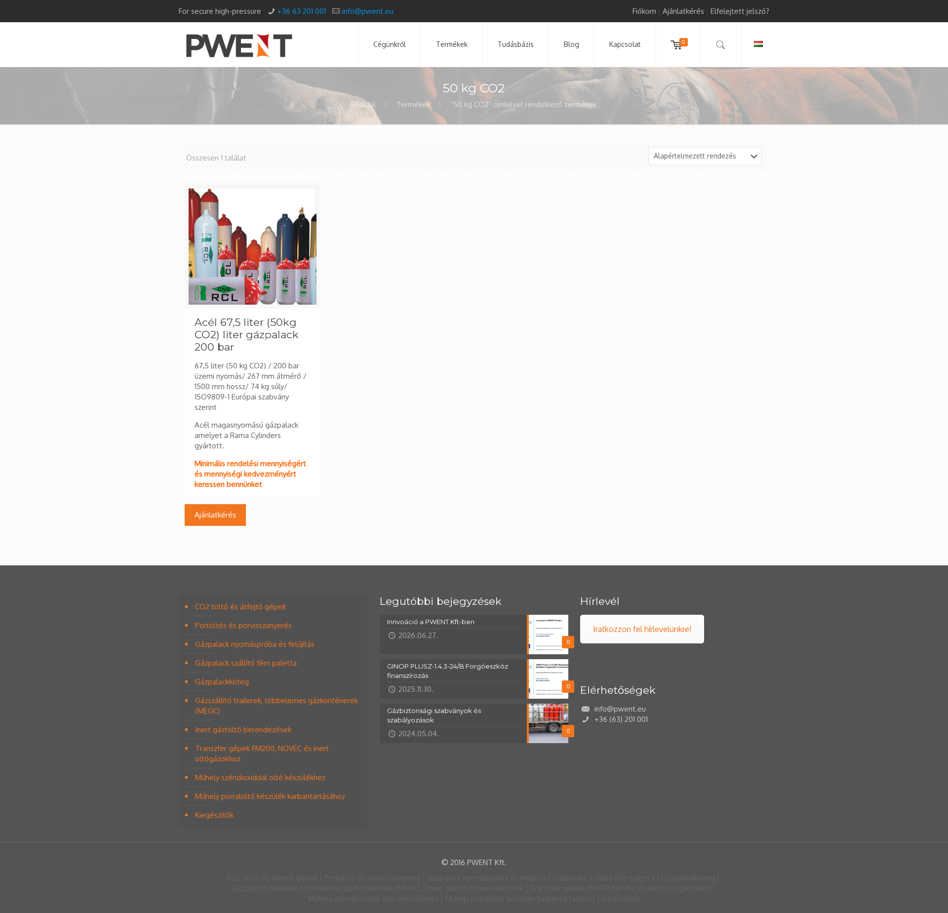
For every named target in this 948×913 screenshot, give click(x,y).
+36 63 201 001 (301, 11)
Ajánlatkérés (683, 11)
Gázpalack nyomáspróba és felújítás (255, 644)
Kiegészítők (214, 815)
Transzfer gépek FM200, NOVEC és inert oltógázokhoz (262, 753)
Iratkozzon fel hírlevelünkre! (642, 629)
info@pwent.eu (368, 11)
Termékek (413, 104)
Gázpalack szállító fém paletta (246, 663)
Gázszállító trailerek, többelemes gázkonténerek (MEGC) (276, 705)
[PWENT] (239, 44)
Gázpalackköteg (222, 681)
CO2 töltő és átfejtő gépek (240, 606)
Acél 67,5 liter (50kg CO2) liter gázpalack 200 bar (247, 334)
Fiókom (644, 11)
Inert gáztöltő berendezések (243, 729)
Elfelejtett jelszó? (740, 11)
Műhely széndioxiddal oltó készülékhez (260, 777)
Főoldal (363, 104)
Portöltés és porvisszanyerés (243, 625)
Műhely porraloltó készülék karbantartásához (270, 796)
